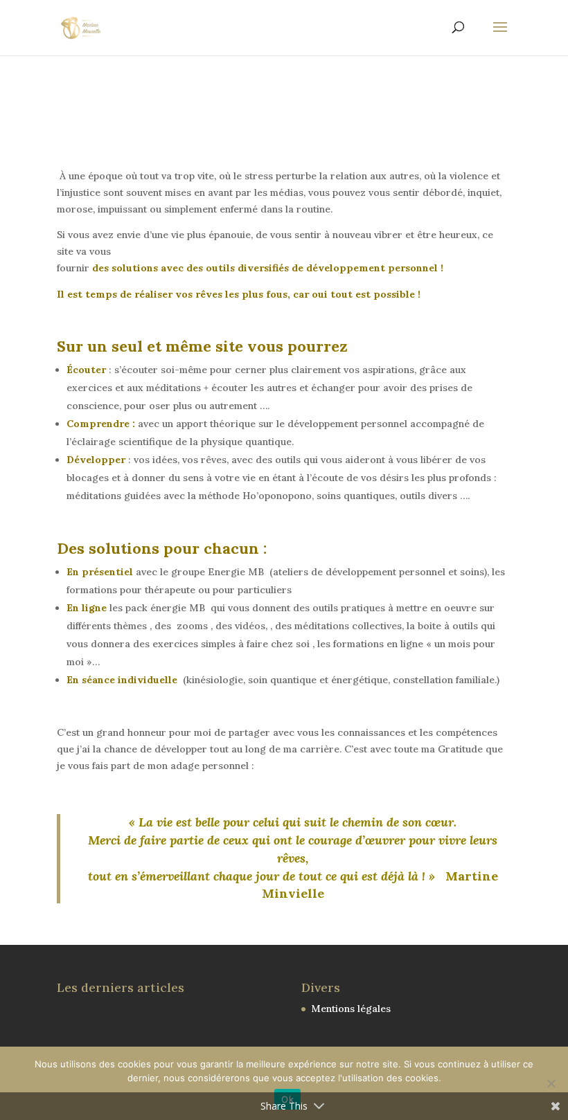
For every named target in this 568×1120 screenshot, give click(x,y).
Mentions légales (351, 1008)
